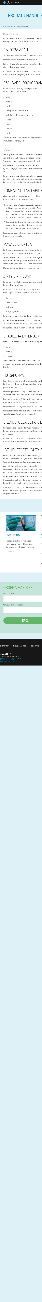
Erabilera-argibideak (20, 646)
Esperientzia (4, 646)
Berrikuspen (35, 646)
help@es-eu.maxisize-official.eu (9, 656)
